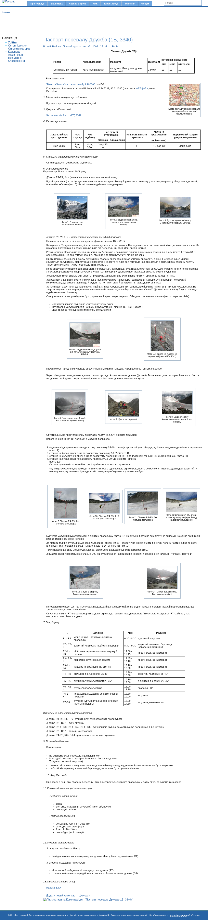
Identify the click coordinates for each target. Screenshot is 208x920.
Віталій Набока (52, 46)
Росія (115, 46)
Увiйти (12, 42)
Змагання (130, 3)
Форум (145, 3)
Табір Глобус (111, 3)
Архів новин (15, 54)
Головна (6, 12)
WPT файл (142, 88)
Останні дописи (17, 45)
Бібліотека (57, 3)
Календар (14, 51)
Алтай (86, 46)
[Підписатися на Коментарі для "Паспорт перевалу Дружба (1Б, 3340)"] (88, 899)
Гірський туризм (72, 46)
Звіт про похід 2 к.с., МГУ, (63, 115)
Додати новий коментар (60, 895)
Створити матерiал (19, 48)
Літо (107, 46)
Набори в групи (78, 3)
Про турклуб (37, 3)
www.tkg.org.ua (178, 915)
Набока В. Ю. (53, 887)
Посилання (15, 57)
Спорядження (16, 60)
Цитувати (84, 895)
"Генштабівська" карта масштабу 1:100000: (71, 84)
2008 (95, 46)
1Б (101, 46)
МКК (95, 3)
